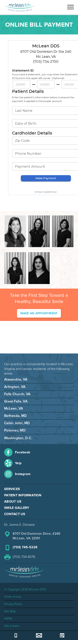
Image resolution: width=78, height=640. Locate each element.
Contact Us (14, 514)
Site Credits (11, 626)
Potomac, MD (15, 430)
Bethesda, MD (15, 416)
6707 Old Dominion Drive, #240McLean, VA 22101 (36, 536)
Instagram (23, 474)
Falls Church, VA (17, 394)
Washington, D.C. (18, 438)
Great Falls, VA (15, 401)
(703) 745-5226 (25, 547)
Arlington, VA (14, 387)
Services (12, 489)
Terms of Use (12, 597)
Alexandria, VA (15, 379)
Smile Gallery (16, 507)
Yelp (18, 463)
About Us (12, 501)
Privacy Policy (13, 604)
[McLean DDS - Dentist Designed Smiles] (19, 7)
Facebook (22, 452)
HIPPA (8, 618)
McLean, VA (13, 408)
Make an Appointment (39, 313)
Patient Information (22, 495)
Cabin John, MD (17, 423)
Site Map (10, 611)
